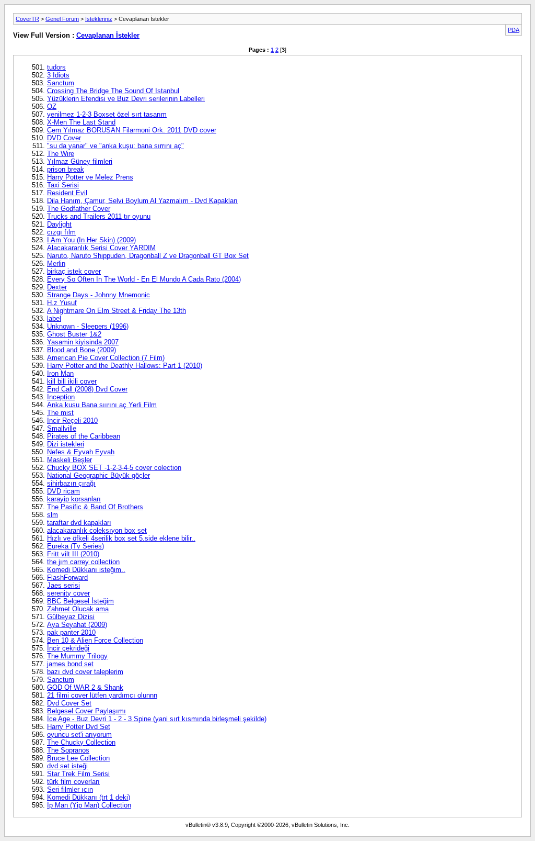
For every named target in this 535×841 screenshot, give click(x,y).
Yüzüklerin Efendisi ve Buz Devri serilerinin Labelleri (126, 99)
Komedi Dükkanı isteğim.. (86, 570)
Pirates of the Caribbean (83, 436)
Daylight (59, 224)
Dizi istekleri (65, 444)
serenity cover (68, 593)
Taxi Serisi (63, 185)
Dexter (57, 287)
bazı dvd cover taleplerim (85, 672)
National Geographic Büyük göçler (98, 475)
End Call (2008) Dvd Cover (87, 389)
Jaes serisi (63, 585)
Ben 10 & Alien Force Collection (95, 640)
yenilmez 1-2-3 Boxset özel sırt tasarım (107, 114)
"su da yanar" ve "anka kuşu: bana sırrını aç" (115, 146)
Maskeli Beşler (69, 460)
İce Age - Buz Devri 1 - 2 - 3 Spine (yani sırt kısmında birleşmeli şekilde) (156, 719)
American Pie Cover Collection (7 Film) (106, 358)
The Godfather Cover (78, 208)
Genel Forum (62, 19)
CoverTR (27, 19)
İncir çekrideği (68, 648)
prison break (65, 169)
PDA (513, 30)
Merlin (56, 263)
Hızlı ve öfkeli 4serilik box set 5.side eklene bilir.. (121, 538)
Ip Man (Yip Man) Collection (89, 805)
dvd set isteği (67, 766)
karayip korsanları (74, 499)
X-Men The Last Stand (81, 122)
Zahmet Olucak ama (78, 609)
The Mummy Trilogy (77, 656)
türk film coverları (73, 782)
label (54, 318)
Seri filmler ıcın (70, 789)
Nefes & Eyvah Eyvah (80, 452)
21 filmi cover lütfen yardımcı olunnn (102, 695)
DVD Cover (64, 138)
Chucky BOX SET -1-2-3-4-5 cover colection (114, 468)
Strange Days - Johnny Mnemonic (98, 295)
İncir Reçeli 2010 (72, 420)
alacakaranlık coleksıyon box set (97, 530)
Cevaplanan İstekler (107, 35)
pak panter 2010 (71, 632)
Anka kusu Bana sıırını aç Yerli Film (102, 405)
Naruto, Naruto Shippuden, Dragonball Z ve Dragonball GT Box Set (148, 256)
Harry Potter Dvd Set (78, 727)
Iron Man (60, 373)
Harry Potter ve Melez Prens (90, 177)
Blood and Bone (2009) (81, 350)
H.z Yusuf (62, 303)
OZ (51, 106)
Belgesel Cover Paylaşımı (86, 711)
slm (52, 515)
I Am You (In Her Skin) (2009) (91, 240)
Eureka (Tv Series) (75, 546)
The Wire (60, 154)
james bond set (70, 664)
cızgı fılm (61, 232)
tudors (56, 67)
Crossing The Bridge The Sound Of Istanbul (113, 91)
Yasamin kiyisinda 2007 (83, 342)
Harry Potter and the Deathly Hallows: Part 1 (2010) (124, 365)
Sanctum (60, 83)
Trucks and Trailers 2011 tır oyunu (98, 216)
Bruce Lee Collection (78, 758)
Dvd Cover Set (69, 703)
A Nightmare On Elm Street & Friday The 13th (116, 311)
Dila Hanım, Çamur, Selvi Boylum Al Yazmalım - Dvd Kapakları (142, 201)
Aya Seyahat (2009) (77, 625)
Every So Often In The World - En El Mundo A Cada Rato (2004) (144, 279)
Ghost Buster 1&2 (74, 334)
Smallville (61, 428)
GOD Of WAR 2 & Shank (85, 687)
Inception (61, 397)
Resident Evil (67, 193)
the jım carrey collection (83, 562)
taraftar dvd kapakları (79, 522)
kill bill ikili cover (72, 381)
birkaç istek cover (74, 271)
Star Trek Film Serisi (78, 774)
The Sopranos (68, 750)
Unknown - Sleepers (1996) (88, 326)
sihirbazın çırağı (71, 483)
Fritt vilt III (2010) (73, 554)
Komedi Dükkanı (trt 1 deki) (88, 797)
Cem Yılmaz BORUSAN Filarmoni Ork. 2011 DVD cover (131, 130)
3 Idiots (58, 75)
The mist (60, 413)
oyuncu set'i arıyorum (79, 734)
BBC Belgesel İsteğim (80, 601)
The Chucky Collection (81, 742)
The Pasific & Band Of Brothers (95, 507)
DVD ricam (63, 491)
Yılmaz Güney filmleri (79, 161)
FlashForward (67, 577)
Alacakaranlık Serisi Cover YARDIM (101, 248)
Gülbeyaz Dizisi (71, 617)
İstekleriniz (98, 19)
